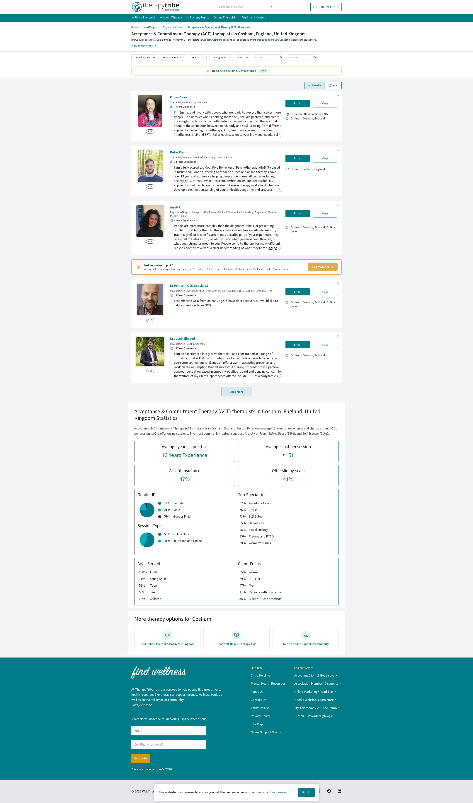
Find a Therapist (145, 18)
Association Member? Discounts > (317, 683)
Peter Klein (178, 152)
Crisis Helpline (260, 675)
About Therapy (172, 18)
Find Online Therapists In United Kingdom (167, 644)
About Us (257, 691)
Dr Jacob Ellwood (182, 338)
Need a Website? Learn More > (315, 700)
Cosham (179, 27)
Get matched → (322, 267)
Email (297, 103)
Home (134, 27)
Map (335, 85)
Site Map (257, 724)
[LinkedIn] (339, 791)
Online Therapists (225, 18)
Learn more (278, 792)
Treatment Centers (253, 18)
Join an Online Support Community (306, 644)
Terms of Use (260, 708)
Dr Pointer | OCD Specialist (189, 285)
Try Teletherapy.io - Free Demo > (316, 708)
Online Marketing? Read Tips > (315, 691)
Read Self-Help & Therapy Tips (236, 644)
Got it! (306, 792)
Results (316, 85)
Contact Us (258, 700)
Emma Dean (178, 97)
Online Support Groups (266, 732)
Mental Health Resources (268, 683)
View (325, 104)
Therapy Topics (199, 18)
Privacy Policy (260, 716)
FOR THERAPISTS (324, 7)
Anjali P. (175, 207)
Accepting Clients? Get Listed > (315, 675)
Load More (237, 392)
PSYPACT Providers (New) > (313, 716)
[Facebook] (329, 791)
